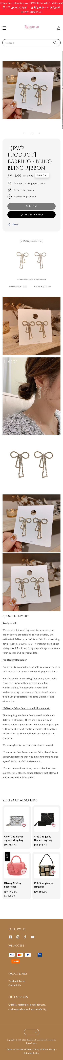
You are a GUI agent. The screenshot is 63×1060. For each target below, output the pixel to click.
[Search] (55, 42)
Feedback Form (16, 981)
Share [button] (15, 224)
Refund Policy (48, 1049)
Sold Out (31, 206)
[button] (4, 28)
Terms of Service (15, 1049)
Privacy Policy (32, 1049)
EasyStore (31, 1043)
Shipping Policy (31, 1053)
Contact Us (14, 985)
